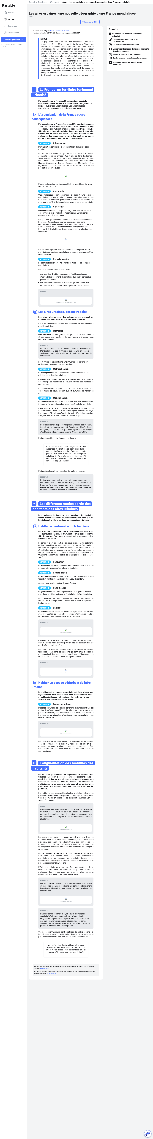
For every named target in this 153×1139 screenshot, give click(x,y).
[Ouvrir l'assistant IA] (147, 1133)
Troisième (42, 2)
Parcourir (12, 19)
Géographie (54, 2)
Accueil (11, 12)
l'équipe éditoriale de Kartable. (60, 31)
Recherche (12, 26)
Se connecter (13, 32)
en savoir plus (44, 968)
